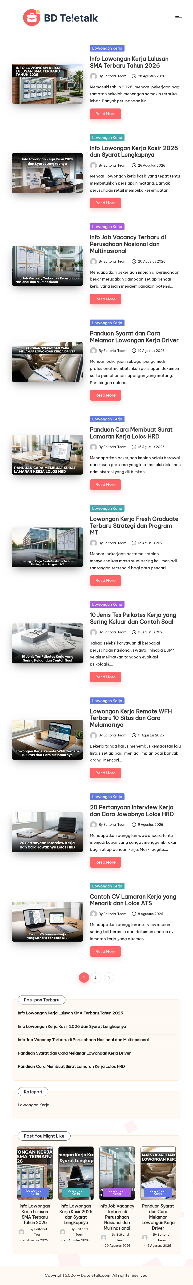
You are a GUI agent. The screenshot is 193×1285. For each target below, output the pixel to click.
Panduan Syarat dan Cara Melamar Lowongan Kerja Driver (134, 337)
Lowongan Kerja (107, 48)
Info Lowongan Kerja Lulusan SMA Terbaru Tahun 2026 (129, 62)
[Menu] (178, 17)
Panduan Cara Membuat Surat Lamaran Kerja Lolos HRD (131, 433)
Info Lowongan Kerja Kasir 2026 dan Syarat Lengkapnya (134, 151)
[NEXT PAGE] (109, 977)
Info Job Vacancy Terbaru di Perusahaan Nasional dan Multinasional (128, 244)
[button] (109, 977)
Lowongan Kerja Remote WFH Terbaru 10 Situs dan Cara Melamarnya (131, 718)
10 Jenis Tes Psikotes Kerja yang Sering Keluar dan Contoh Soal (133, 618)
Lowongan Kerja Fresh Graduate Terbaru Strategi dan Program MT (134, 525)
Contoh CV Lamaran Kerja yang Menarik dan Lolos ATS (133, 900)
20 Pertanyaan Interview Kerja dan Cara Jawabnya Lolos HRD (132, 811)
